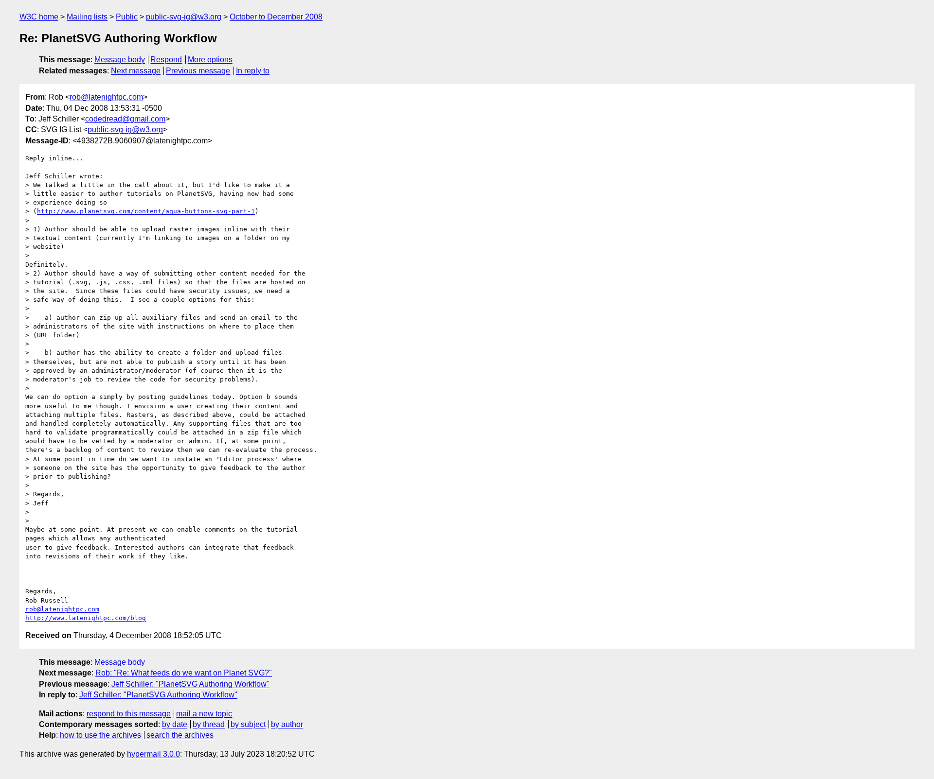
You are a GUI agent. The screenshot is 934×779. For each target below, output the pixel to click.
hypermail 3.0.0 (153, 754)
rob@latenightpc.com (106, 97)
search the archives (180, 735)
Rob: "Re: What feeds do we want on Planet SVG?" (183, 673)
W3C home (38, 17)
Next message (136, 71)
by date (174, 724)
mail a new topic (204, 714)
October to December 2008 (276, 17)
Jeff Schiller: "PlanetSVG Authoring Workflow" (190, 684)
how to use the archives (100, 735)
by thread (209, 724)
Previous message (198, 71)
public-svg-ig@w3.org (183, 17)
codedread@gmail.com (125, 119)
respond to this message (129, 714)
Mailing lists (87, 17)
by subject (248, 724)
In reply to (252, 71)
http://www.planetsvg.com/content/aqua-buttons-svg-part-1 (146, 211)
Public (127, 17)
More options (210, 59)
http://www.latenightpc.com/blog (85, 618)
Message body (119, 59)
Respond (166, 59)
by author (287, 724)
